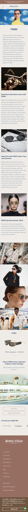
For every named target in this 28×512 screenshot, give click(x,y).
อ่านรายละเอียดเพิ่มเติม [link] (18, 426)
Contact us (6, 473)
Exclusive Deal (6, 466)
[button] (3, 6)
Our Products (6, 452)
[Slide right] (17, 355)
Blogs (4, 469)
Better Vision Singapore (9, 486)
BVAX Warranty (7, 462)
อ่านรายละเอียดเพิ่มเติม (6, 426)
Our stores (14, 408)
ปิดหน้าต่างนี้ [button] (14, 509)
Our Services (6, 455)
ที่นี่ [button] (11, 505)
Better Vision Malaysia (8, 490)
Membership (6, 476)
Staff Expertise (7, 459)
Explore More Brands (14, 413)
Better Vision (6, 483)
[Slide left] (10, 355)
